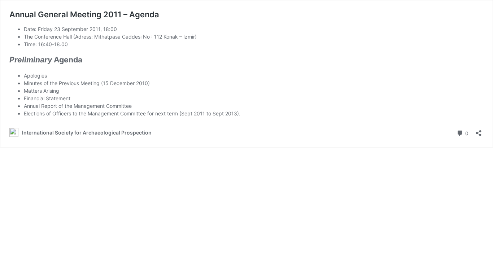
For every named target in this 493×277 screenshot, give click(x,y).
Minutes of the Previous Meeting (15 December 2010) (87, 83)
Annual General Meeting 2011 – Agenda (84, 14)
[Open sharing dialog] (479, 130)
